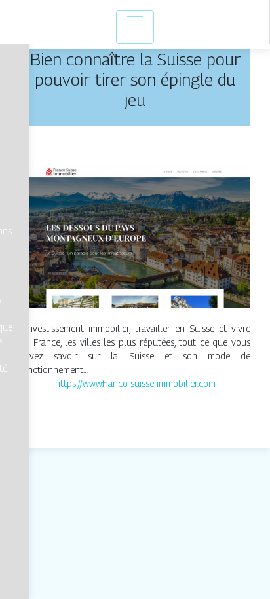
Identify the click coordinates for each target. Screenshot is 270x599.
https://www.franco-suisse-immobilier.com (135, 383)
